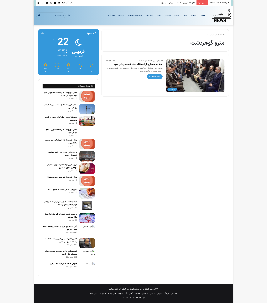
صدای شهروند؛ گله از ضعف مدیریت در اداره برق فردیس (60, 106)
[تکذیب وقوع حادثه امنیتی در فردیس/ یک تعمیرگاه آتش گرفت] (87, 255)
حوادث (159, 15)
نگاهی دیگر (149, 15)
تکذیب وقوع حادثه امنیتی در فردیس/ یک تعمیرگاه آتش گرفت (61, 253)
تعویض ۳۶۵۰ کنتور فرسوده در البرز (63, 263)
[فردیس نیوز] (221, 15)
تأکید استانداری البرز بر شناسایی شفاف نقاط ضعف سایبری (60, 228)
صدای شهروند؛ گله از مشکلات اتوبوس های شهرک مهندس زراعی (60, 94)
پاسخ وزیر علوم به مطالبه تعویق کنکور (62, 189)
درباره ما (121, 15)
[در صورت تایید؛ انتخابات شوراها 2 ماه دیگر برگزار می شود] (87, 218)
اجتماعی (202, 15)
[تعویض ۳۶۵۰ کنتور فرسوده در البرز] (87, 267)
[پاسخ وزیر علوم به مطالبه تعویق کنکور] (87, 193)
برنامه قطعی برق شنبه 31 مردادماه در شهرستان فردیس (62, 154)
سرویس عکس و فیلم (135, 15)
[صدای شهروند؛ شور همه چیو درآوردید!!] (87, 181)
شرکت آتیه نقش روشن (117, 289)
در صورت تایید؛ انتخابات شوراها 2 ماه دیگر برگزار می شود (60, 216)
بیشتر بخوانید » (154, 76)
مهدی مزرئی (156, 60)
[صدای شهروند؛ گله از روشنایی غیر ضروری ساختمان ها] (87, 144)
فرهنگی (193, 15)
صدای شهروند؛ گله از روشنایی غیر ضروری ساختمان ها (61, 142)
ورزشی (185, 15)
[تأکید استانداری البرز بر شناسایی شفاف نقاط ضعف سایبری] (87, 230)
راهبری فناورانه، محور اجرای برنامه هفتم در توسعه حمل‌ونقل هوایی (61, 240)
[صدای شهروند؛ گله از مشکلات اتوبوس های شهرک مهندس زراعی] (87, 96)
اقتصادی (168, 15)
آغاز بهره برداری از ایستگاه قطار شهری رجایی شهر (138, 64)
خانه (221, 35)
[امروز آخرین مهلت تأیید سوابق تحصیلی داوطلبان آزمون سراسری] (87, 168)
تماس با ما (111, 15)
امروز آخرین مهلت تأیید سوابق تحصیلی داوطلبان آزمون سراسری (62, 166)
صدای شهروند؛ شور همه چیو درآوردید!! (62, 177)
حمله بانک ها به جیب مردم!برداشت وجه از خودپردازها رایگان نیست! (60, 203)
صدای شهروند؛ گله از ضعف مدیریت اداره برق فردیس (61, 131)
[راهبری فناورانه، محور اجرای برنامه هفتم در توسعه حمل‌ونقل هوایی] (87, 243)
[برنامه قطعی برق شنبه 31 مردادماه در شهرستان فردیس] (87, 156)
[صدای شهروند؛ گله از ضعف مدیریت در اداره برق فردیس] (87, 109)
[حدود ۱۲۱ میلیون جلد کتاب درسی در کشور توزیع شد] (87, 121)
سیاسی (177, 15)
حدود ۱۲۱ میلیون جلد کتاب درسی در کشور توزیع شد (176, 2)
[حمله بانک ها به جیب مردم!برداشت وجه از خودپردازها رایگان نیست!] (87, 206)
